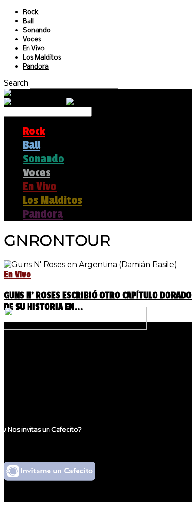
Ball (28, 21)
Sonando (37, 30)
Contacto (40, 384)
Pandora (36, 66)
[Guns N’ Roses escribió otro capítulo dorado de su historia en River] (90, 264)
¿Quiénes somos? (55, 357)
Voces (32, 39)
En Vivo (34, 48)
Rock (31, 12)
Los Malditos (42, 57)
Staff (32, 375)
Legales (37, 366)
